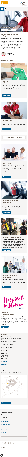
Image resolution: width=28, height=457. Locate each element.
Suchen (6, 9)
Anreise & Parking (6, 421)
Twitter (5, 443)
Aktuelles (5, 437)
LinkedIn (13, 443)
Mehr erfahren (6, 95)
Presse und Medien (20, 446)
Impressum (3, 446)
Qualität (4, 432)
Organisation (5, 429)
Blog (3, 435)
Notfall (5, 3)
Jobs (3, 427)
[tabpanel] (14, 21)
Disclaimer (8, 446)
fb (10, 443)
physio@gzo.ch (4, 364)
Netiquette (3, 447)
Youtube (8, 443)
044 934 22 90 (6, 361)
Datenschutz (13, 446)
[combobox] (14, 137)
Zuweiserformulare (6, 424)
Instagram (2, 443)
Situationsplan (6, 403)
